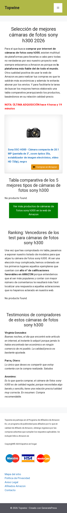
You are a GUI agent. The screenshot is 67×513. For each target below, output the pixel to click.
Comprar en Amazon (46, 167)
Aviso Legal (11, 482)
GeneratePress (49, 508)
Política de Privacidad (17, 478)
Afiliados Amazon (15, 486)
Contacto (10, 490)
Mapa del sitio (13, 474)
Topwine (12, 7)
